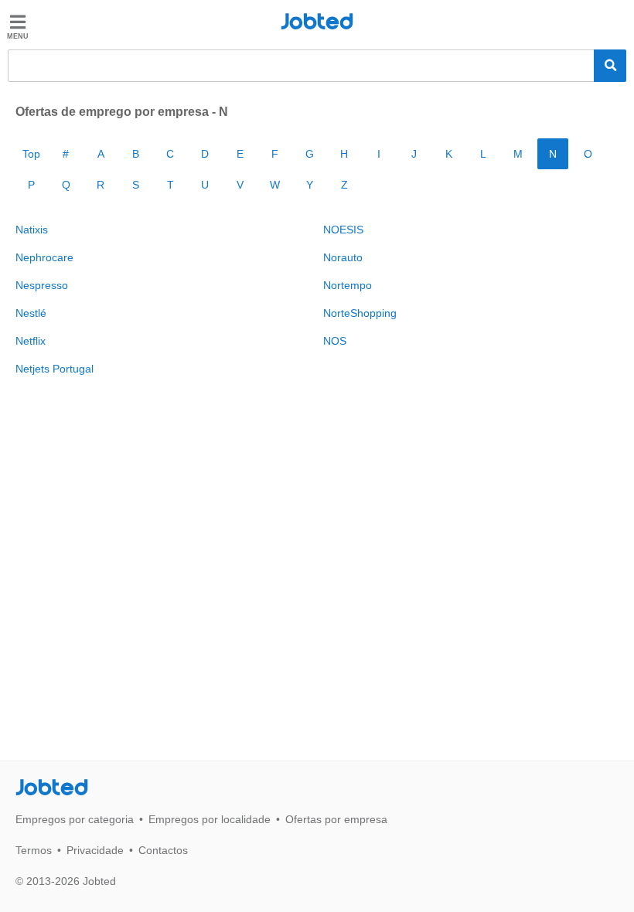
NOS (334, 341)
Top (31, 154)
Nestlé (30, 313)
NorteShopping (360, 313)
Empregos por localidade (209, 819)
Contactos (163, 850)
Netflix (30, 341)
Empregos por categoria (74, 819)
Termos (33, 850)
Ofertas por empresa (336, 819)
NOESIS (343, 229)
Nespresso (41, 285)
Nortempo (347, 285)
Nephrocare (44, 257)
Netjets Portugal (54, 368)
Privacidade (95, 850)
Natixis (31, 229)
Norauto (343, 257)
